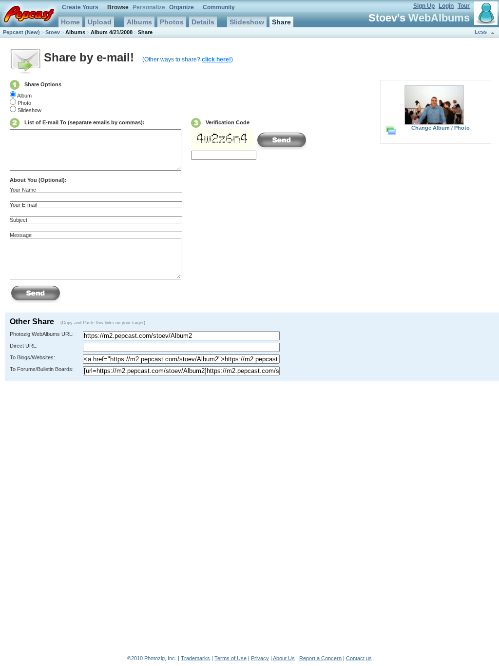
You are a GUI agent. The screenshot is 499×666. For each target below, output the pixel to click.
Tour (464, 5)
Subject (18, 220)
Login (446, 5)
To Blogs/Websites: (32, 357)
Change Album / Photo (440, 128)
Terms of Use (230, 658)
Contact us (359, 658)
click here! (216, 59)
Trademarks (195, 658)
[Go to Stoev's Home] (486, 13)
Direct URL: (24, 346)
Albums (75, 32)
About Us (284, 658)
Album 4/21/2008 (112, 32)
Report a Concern (320, 658)
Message (21, 235)
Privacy (260, 658)
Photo (24, 103)
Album (24, 95)
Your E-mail (23, 205)
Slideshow (29, 110)
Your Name (23, 190)
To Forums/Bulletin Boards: (42, 369)
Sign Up (424, 5)
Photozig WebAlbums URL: (42, 334)
